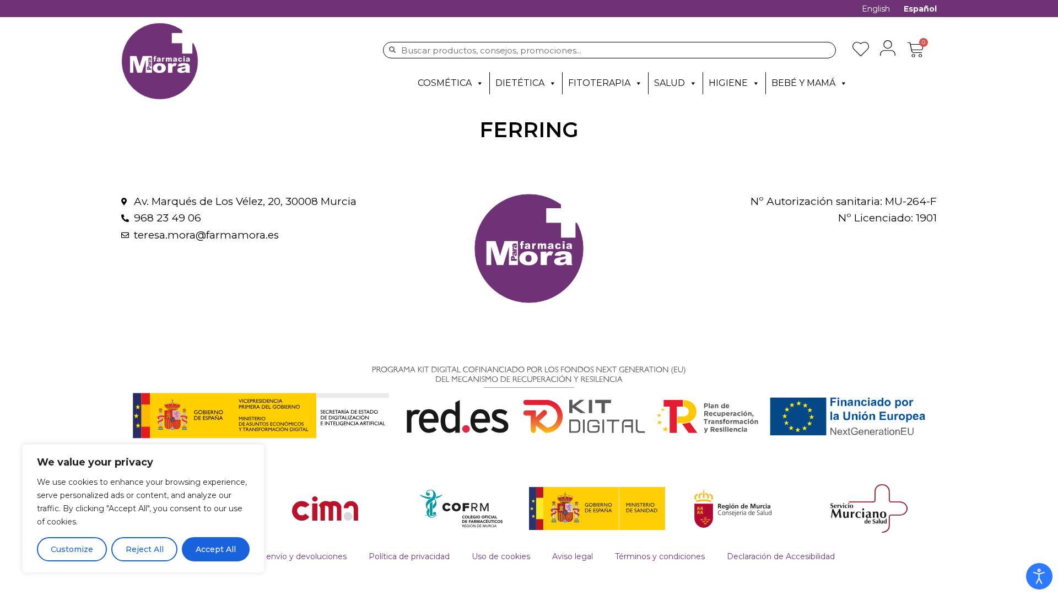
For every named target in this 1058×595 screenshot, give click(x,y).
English (876, 9)
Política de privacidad (409, 556)
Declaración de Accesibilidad (781, 556)
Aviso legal (572, 556)
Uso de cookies (501, 556)
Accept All (216, 549)
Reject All (145, 549)
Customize (72, 549)
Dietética (519, 83)
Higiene (728, 83)
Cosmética (445, 83)
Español (920, 9)
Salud (669, 83)
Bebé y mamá (803, 83)
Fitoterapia (599, 83)
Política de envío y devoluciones (285, 556)
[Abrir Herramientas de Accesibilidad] (1039, 576)
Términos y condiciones (660, 556)
